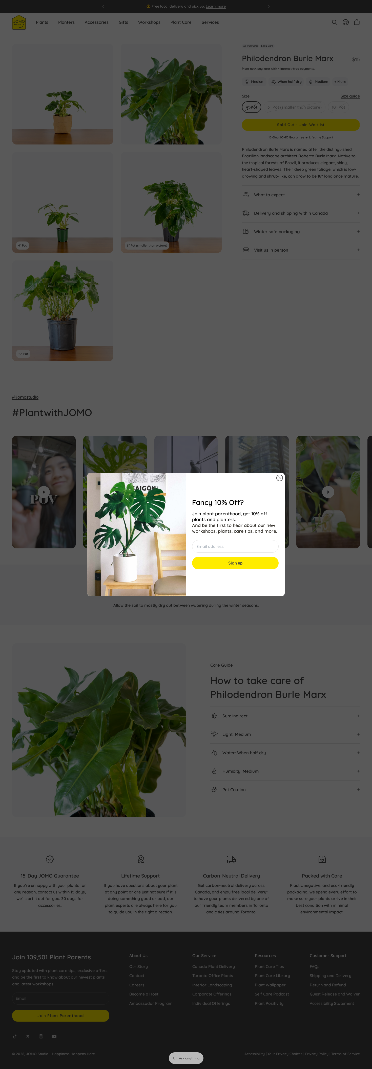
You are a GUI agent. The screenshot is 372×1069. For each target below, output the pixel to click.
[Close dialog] (280, 478)
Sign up (235, 563)
